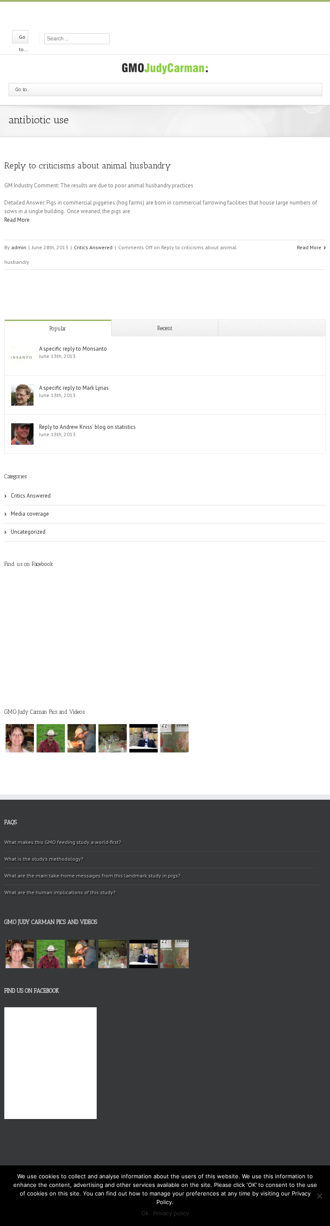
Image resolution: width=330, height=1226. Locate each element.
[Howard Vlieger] (50, 738)
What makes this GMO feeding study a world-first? (62, 842)
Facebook (150, 15)
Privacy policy (171, 1213)
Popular (57, 328)
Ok (145, 1213)
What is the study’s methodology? (43, 859)
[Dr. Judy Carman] (19, 738)
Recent (164, 328)
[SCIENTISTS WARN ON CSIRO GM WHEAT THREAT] (143, 738)
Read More (17, 219)
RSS (180, 14)
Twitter (164, 15)
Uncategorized (28, 531)
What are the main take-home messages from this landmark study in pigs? (92, 875)
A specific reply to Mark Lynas (74, 387)
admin (18, 247)
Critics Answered (93, 247)
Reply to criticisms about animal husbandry (87, 165)
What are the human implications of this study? (60, 892)
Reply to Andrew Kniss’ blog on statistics (87, 427)
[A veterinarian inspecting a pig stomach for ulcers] (81, 738)
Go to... (22, 89)
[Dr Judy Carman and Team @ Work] (112, 738)
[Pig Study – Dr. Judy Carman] (174, 738)
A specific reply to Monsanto (73, 348)
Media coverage (30, 513)
